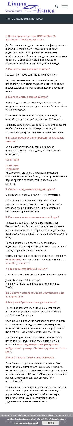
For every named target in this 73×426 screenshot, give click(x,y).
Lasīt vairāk (33, 423)
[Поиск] (55, 7)
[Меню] (63, 7)
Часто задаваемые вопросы (24, 18)
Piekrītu (50, 422)
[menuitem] (55, 7)
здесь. (20, 296)
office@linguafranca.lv (17, 263)
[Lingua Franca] (30, 7)
